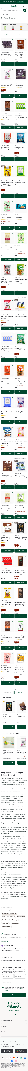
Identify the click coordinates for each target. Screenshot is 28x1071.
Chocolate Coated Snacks (19, 807)
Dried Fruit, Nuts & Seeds (8, 916)
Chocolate (15, 804)
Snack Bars (6, 838)
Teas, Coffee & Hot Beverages (10, 920)
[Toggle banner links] (26, 2)
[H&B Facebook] (15, 1014)
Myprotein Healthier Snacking (9, 885)
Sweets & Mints (12, 854)
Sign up (14, 994)
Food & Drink (6, 15)
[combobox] (12, 10)
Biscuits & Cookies (18, 798)
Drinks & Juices (21, 916)
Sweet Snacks (7, 861)
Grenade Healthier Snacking (14, 883)
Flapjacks (14, 838)
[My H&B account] (23, 6)
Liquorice (14, 856)
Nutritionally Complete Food (9, 913)
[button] (21, 34)
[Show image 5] (9, 176)
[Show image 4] (8, 176)
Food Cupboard (14, 923)
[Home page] (14, 6)
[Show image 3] (7, 176)
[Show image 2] (6, 176)
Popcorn (19, 845)
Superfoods (5, 923)
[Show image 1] (5, 176)
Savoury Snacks (8, 829)
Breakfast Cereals (7, 926)
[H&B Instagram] (12, 1014)
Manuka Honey (6, 910)
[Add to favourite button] (12, 40)
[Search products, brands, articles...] (25, 10)
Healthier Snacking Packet (14, 872)
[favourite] (13, 701)
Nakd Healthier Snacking (19, 894)
